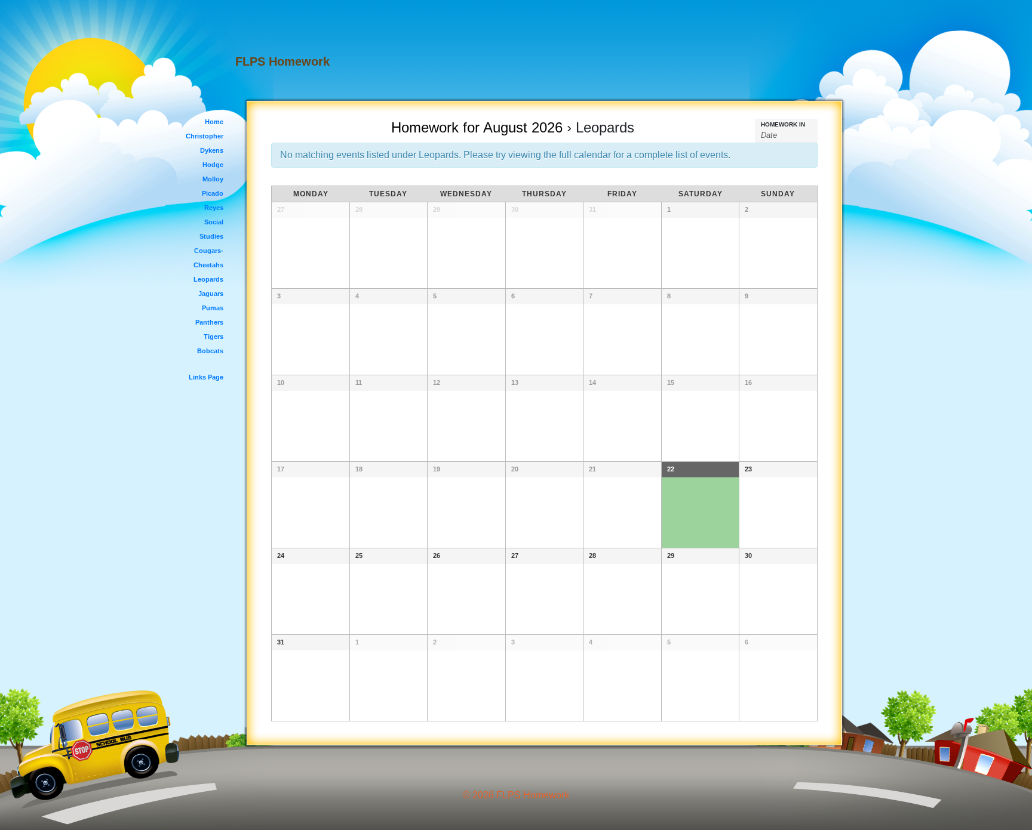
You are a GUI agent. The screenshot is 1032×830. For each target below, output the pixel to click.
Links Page (206, 377)
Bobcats (210, 350)
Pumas (212, 307)
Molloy (212, 179)
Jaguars (210, 293)
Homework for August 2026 (477, 127)
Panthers (209, 322)
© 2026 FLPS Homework (516, 795)
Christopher (204, 136)
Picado (212, 193)
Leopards (208, 279)
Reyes (213, 207)
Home (214, 121)
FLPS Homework (282, 61)
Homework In (783, 125)
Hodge (212, 164)
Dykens (211, 150)
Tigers (213, 336)
